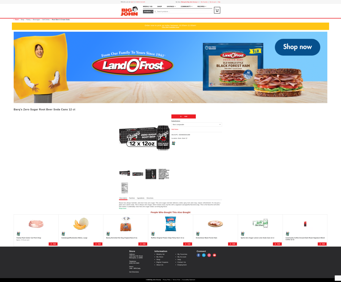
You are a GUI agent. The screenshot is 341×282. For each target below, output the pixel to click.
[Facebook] (198, 255)
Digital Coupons (162, 262)
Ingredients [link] (140, 198)
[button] (190, 2)
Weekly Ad (160, 254)
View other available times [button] (170, 27)
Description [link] (123, 198)
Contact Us (182, 262)
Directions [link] (150, 198)
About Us (159, 265)
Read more (122, 208)
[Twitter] (204, 255)
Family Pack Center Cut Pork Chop (29, 238)
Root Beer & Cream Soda (61, 19)
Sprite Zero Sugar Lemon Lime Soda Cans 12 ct (257, 238)
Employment (182, 265)
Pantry (28, 19)
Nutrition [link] (132, 198)
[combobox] (148, 11)
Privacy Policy (166, 279)
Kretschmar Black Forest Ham (206, 238)
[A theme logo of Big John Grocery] (129, 11)
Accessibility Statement (188, 279)
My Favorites (204, 2)
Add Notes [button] (174, 129)
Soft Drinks (46, 19)
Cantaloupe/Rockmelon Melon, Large (74, 238)
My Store (159, 257)
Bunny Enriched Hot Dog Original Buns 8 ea (121, 238)
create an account (140, 2)
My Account (213, 2)
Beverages (36, 19)
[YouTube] (209, 255)
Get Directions (134, 272)
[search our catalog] (155, 11)
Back (17, 19)
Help (219, 2)
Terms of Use (176, 279)
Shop (22, 19)
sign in (132, 2)
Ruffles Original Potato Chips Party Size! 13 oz (167, 238)
